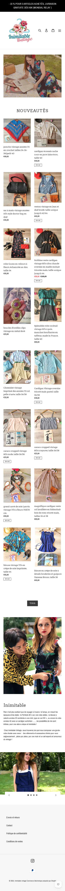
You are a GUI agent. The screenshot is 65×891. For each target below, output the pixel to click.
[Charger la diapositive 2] (31, 795)
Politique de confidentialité (16, 833)
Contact (9, 825)
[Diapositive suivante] (55, 795)
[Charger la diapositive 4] (37, 795)
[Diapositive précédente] (9, 795)
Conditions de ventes (14, 841)
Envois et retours (13, 817)
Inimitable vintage (21, 881)
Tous (32, 603)
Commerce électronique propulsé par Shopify (41, 881)
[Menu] (59, 30)
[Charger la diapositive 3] (34, 795)
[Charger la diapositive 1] (28, 795)
